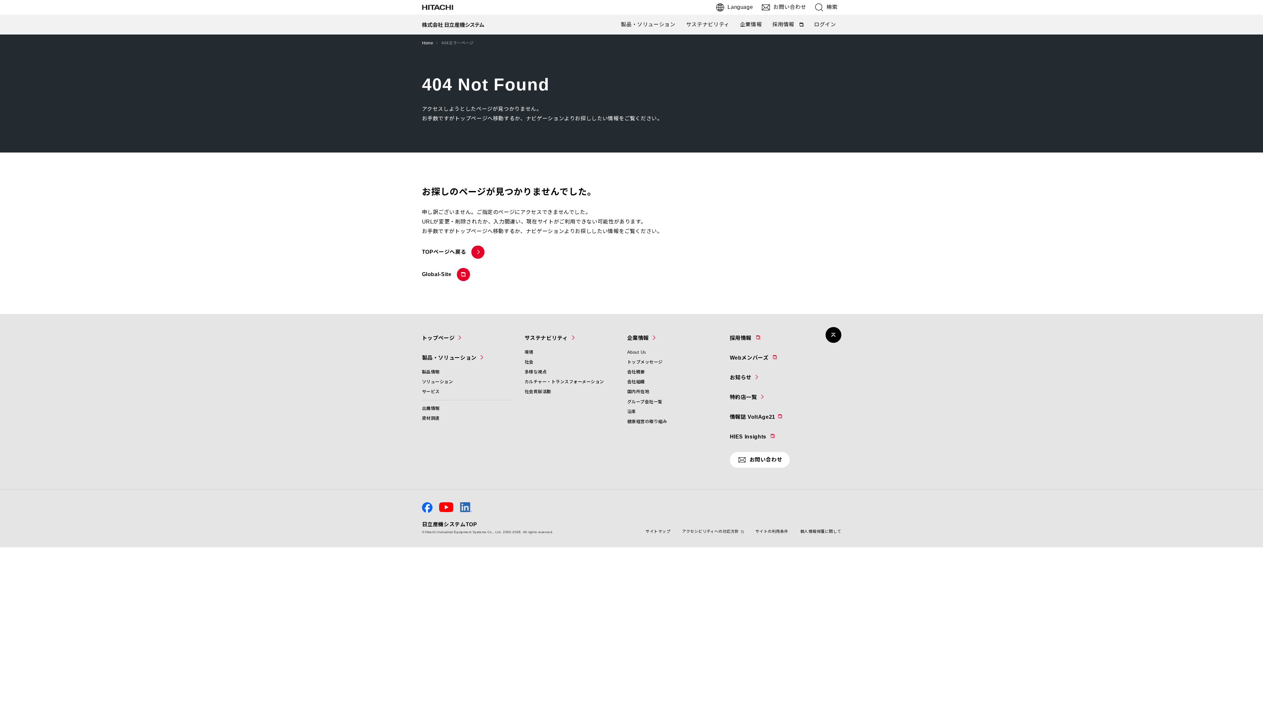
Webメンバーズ (766, 358)
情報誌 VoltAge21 (769, 417)
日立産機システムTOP (449, 524)
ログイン (825, 24)
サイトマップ (658, 532)
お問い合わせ (789, 7)
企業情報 (751, 24)
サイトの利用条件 (771, 532)
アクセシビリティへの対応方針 (710, 532)
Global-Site (438, 276)
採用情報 (788, 26)
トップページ (438, 338)
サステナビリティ (708, 24)
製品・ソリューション (648, 24)
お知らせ (741, 377)
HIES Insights (765, 436)
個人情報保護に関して (820, 532)
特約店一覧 (743, 397)
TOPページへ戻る (444, 252)
